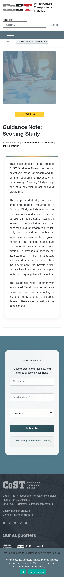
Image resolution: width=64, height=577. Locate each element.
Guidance (47, 142)
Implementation (11, 145)
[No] (59, 566)
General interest (30, 142)
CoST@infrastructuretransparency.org (31, 503)
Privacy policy (37, 572)
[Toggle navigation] (9, 35)
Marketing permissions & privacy (33, 440)
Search (55, 24)
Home (8, 42)
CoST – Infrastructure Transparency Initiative (27, 7)
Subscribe (32, 428)
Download (29, 114)
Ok (23, 572)
